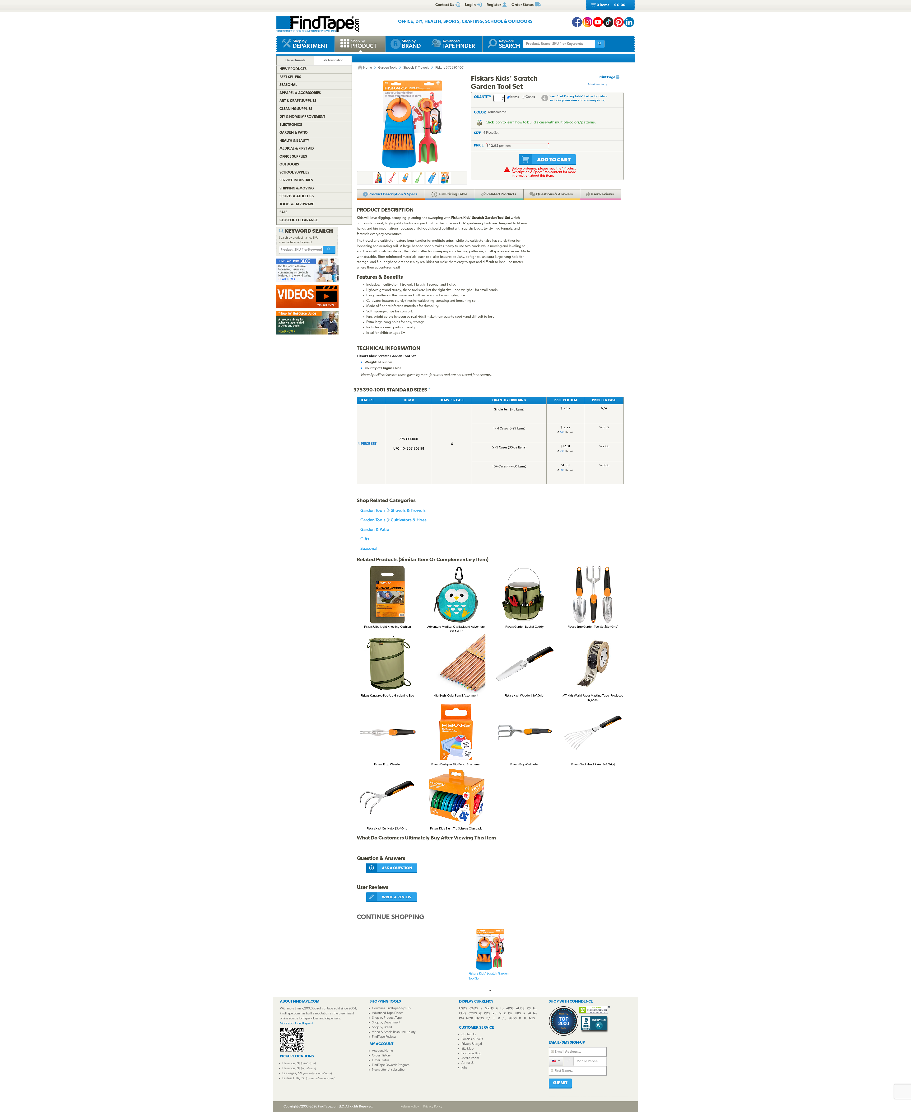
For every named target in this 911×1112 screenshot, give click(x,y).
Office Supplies (293, 157)
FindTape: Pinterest (619, 22)
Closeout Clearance (298, 220)
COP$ (473, 1013)
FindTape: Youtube (598, 22)
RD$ (487, 1013)
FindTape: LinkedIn (629, 22)
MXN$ (489, 1008)
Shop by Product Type (387, 1018)
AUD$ (520, 1008)
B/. (488, 1018)
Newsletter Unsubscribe (388, 1070)
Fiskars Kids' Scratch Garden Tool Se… (489, 976)
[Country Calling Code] (556, 1061)
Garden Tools (387, 68)
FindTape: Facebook (577, 22)
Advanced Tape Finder (387, 1013)
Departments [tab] (295, 60)
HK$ (518, 1013)
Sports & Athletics (296, 196)
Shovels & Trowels (416, 68)
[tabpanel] (490, 957)
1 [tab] (490, 990)
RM (461, 1018)
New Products (293, 69)
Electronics (290, 125)
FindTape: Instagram (587, 22)
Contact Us (469, 1034)
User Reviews (602, 194)
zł (494, 1018)
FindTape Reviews (384, 1037)
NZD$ (479, 1018)
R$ (529, 1008)
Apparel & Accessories (300, 93)
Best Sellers (290, 77)
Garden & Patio (374, 529)
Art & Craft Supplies (297, 101)
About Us (467, 1063)
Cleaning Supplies (295, 109)
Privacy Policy (432, 1106)
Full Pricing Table (452, 194)
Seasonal (368, 548)
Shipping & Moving (296, 188)
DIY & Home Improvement (302, 117)
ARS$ (510, 1008)
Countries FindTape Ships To (391, 1008)
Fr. (535, 1008)
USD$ (463, 1008)
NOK (469, 1018)
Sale (283, 212)
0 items (610, 5)
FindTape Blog (471, 1053)
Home (367, 68)
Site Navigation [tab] (333, 60)
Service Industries (296, 180)
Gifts (364, 538)
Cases (530, 97)
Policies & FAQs (472, 1039)
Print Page (607, 77)
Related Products (501, 194)
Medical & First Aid (296, 149)
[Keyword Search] (329, 250)
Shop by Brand (382, 1027)
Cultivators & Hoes (409, 519)
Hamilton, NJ (291, 1063)
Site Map (467, 1049)
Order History (381, 1055)
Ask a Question (596, 84)
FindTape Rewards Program (390, 1065)
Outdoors (289, 164)
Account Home (382, 1051)
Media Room (470, 1058)
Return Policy (409, 1106)
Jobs (464, 1068)
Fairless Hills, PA (293, 1078)
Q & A (554, 194)
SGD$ (512, 1018)
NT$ (532, 1018)
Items (514, 97)
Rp (494, 1013)
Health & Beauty (294, 141)
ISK (510, 1013)
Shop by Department (386, 1022)
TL (525, 1018)
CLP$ (462, 1013)
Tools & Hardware (296, 204)
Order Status (380, 1060)
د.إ (502, 1008)
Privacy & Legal (471, 1044)
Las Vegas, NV (292, 1073)
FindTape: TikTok (608, 22)
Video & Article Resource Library (393, 1032)
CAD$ (473, 1008)
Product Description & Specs (392, 194)
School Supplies (294, 172)
